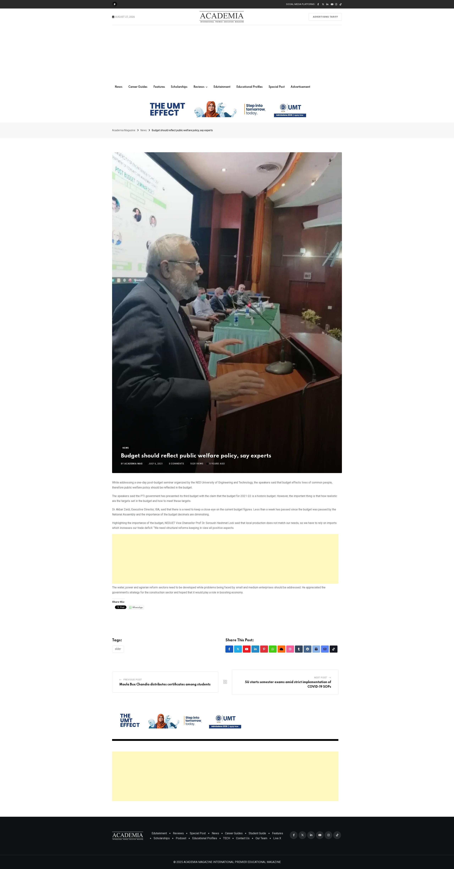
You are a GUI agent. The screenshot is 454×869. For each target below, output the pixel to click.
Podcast (181, 838)
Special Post (277, 87)
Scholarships (179, 87)
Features (159, 87)
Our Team (261, 838)
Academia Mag (133, 463)
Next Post (320, 677)
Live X (277, 838)
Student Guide (257, 833)
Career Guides (137, 87)
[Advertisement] (227, 52)
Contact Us (243, 838)
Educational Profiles (249, 87)
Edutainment (222, 87)
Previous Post (132, 679)
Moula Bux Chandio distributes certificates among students (165, 684)
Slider (118, 648)
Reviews (198, 87)
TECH (226, 838)
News (118, 87)
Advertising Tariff (325, 17)
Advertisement (300, 87)
